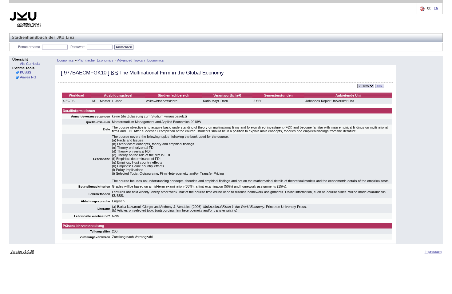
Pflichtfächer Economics (95, 60)
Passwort (77, 47)
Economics (65, 60)
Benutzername (29, 47)
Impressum (433, 251)
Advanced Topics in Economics (140, 60)
